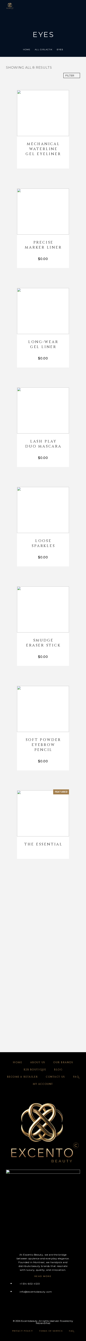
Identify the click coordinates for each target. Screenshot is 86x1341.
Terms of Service (51, 1331)
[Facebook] (7, 1305)
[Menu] (76, 6)
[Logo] (10, 6)
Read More (43, 1276)
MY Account (43, 1084)
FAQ (76, 1076)
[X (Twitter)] (23, 1305)
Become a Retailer (22, 1076)
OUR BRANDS (63, 1062)
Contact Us (55, 1076)
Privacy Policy (22, 1331)
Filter (70, 75)
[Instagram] (15, 1305)
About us (37, 1062)
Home (26, 49)
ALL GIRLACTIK (43, 49)
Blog (58, 1069)
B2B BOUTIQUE (35, 1069)
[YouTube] (31, 1305)
